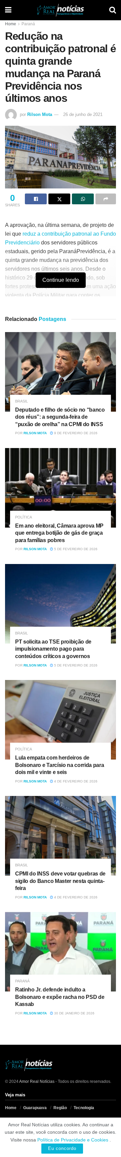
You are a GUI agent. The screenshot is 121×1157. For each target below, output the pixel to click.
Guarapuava (35, 1107)
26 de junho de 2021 (83, 114)
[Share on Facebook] (36, 199)
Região (60, 1107)
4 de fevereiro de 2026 (75, 781)
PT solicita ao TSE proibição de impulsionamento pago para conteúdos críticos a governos (53, 649)
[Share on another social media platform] (105, 199)
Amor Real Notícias (36, 1081)
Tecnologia (84, 1107)
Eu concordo (62, 1148)
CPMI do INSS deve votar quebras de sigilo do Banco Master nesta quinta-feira (60, 881)
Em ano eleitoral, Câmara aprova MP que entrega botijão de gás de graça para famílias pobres (59, 533)
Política (23, 517)
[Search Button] (112, 10)
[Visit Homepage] (60, 10)
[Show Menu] (8, 10)
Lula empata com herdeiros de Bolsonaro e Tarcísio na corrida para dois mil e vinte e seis (59, 765)
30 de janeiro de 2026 (73, 1013)
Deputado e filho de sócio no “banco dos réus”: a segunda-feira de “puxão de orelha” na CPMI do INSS (60, 417)
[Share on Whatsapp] (83, 199)
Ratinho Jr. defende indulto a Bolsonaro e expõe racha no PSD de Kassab (59, 997)
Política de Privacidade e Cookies (72, 1140)
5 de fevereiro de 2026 (75, 549)
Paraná (28, 24)
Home (10, 24)
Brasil (21, 401)
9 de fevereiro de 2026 (75, 433)
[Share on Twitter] (59, 199)
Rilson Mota (39, 114)
